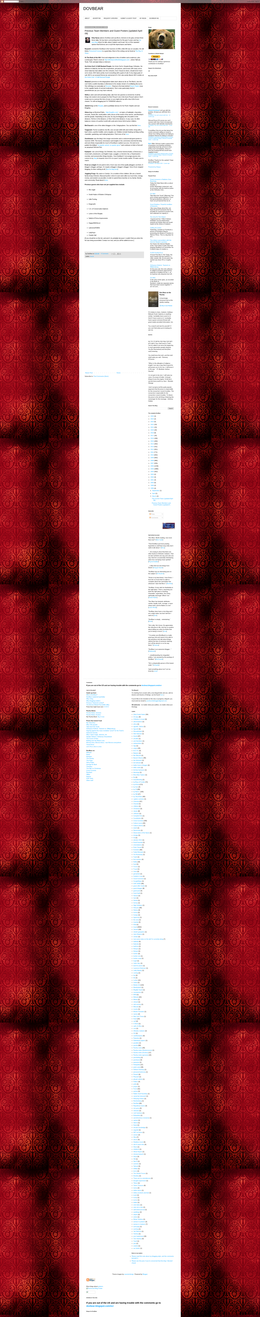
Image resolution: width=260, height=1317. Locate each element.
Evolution (136, 850)
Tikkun (135, 1183)
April (153, 493)
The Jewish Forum (139, 1173)
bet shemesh (137, 760)
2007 (152, 463)
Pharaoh (136, 1077)
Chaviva (156, 645)
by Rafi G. (136, 791)
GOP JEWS (137, 883)
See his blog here (112, 169)
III (106, 707)
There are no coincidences (142, 1178)
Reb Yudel (159, 540)
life (134, 978)
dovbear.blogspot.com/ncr (151, 685)
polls (134, 1084)
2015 (152, 441)
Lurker (135, 980)
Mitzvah (135, 1006)
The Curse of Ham (92, 738)
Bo (134, 777)
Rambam (89, 772)
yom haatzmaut (138, 1236)
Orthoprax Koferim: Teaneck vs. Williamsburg (100, 728)
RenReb (169, 583)
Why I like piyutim (92, 724)
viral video (136, 1205)
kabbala (135, 941)
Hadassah (152, 651)
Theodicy (89, 766)
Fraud (135, 869)
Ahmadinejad (137, 731)
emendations (137, 845)
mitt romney (137, 1004)
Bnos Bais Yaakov (139, 775)
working (135, 1229)
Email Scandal (137, 842)
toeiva (135, 1188)
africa (135, 724)
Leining (135, 973)
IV (108, 707)
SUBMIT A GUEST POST (129, 18)
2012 (152, 449)
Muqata (100, 106)
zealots (135, 1246)
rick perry (136, 1108)
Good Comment (138, 878)
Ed (134, 837)
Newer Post (89, 373)
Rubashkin (136, 1115)
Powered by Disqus (154, 167)
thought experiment (139, 1180)
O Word (135, 1023)
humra (135, 912)
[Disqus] (114, 288)
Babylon (136, 753)
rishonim (136, 1110)
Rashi (88, 754)
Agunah (135, 729)
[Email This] (112, 254)
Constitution (137, 818)
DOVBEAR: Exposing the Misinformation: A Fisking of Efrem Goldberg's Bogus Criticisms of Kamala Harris (160, 138)
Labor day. (136, 963)
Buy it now (101, 717)
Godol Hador (153, 597)
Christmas (136, 808)
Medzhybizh (137, 987)
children (135, 806)
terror (135, 1171)
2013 (152, 446)
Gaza (135, 871)
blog (95, 158)
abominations (137, 721)
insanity (135, 922)
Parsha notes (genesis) (140, 1055)
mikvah (135, 1002)
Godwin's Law (137, 876)
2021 (152, 427)
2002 (152, 477)
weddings (136, 1212)
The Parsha (90, 758)
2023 (152, 421)
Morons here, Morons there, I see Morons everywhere (103, 742)
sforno (135, 1139)
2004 (152, 471)
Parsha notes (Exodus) (140, 1052)
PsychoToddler (153, 561)
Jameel (135, 929)
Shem (135, 1147)
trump (135, 1197)
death (135, 828)
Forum (135, 866)
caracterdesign (129, 1274)
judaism (100, 1286)
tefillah (135, 1168)
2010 (152, 455)
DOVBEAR (93, 8)
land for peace (138, 965)
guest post (136, 891)
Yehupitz (156, 665)
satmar (135, 1120)
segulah (135, 1130)
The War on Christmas (93, 768)
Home (118, 373)
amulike (135, 738)
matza (135, 982)
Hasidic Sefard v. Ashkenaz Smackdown (99, 736)
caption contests (138, 799)
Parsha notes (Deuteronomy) (142, 1050)
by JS (135, 789)
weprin (135, 1214)
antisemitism (137, 743)
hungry (135, 915)
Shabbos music (138, 1142)
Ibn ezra (136, 920)
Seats (135, 1125)
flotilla (135, 862)
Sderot (135, 1123)
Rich (149, 143)
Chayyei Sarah (158, 567)
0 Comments (104, 253)
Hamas (135, 895)
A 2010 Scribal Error (156, 252)
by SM (135, 794)
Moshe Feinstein (138, 1011)
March (154, 496)
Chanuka (136, 801)
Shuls (135, 1156)
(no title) (152, 193)
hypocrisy (136, 917)
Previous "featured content (94, 703)
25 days (135, 717)
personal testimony (139, 1072)
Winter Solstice (138, 1219)
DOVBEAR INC (154, 18)
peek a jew (136, 1067)
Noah (135, 1019)
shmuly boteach (138, 1154)
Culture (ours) (137, 823)
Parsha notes (137, 1048)
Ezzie (150, 621)
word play (136, 1226)
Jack (155, 615)
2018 (152, 433)
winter (135, 1217)
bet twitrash (137, 763)
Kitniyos (135, 949)
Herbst (135, 900)
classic (135, 811)
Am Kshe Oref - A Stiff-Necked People (97, 77)
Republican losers (139, 1106)
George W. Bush (91, 764)
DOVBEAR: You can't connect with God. (158, 115)
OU (134, 1033)
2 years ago (155, 139)
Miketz (135, 999)
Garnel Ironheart (154, 110)
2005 (152, 469)
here (139, 125)
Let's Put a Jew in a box (94, 746)
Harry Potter (90, 762)
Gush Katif (136, 893)
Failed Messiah (138, 852)
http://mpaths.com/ (112, 112)
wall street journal (139, 1209)
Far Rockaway (138, 854)
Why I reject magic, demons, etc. (96, 734)
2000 (152, 482)
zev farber (136, 1248)
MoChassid (159, 659)
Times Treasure (138, 1185)
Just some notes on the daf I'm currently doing (148, 939)
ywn (134, 1243)
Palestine (136, 1038)
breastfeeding (137, 779)
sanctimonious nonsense (141, 1118)
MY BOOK (143, 18)
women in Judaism (139, 1224)
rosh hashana (137, 1113)
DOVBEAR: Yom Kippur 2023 (155, 163)
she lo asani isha (138, 1144)
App (134, 746)
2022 (152, 424)
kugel (135, 961)
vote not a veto (138, 1207)
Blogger (145, 1274)
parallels (136, 1043)
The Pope (89, 760)
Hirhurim (136, 907)
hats (134, 898)
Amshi (92, 256)
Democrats (136, 830)
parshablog (137, 1057)
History (135, 910)
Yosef (135, 1241)
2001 (152, 480)
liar (134, 975)
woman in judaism (139, 1221)
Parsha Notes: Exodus (93, 715)
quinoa (135, 1091)
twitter (135, 1202)
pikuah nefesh (137, 1079)
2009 (152, 457)
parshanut (136, 1060)
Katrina (88, 776)
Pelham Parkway (138, 1069)
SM (134, 1159)
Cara (164, 631)
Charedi (135, 804)
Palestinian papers (139, 1040)
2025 (152, 416)
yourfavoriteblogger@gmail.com (156, 701)
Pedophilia (136, 1064)
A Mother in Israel (139, 719)
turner (135, 1200)
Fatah (135, 857)
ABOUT (87, 18)
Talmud (135, 1166)
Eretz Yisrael (137, 847)
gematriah (136, 874)
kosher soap (137, 958)
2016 (152, 438)
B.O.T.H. (136, 750)
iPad (134, 924)
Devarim (108, 86)
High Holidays (137, 905)
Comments (154, 517)
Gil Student (160, 573)
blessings (136, 772)
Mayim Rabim (134, 86)
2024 (152, 419)
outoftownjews (137, 1036)
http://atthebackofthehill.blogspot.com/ (117, 60)
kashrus (135, 946)
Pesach (135, 1074)
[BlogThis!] (114, 254)
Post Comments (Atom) (101, 376)
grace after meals (139, 886)
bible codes (137, 767)
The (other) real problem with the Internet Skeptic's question (160, 241)
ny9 (134, 1021)
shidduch (136, 1149)
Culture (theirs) (138, 825)
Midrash (89, 752)
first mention (137, 859)
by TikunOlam (137, 796)
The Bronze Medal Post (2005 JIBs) (97, 705)
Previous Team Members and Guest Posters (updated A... (161, 504)
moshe (135, 1009)
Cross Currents (91, 770)
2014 (152, 444)
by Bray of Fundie (139, 782)
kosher (135, 953)
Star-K (135, 1161)
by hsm (135, 787)
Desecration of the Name (141, 833)
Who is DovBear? (92, 695)
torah (135, 1195)
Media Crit (136, 985)
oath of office (137, 1026)
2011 (152, 452)
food (134, 864)
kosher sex (136, 956)
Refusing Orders (138, 1098)
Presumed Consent (95, 51)
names (135, 1014)
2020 (152, 430)
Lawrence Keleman (139, 968)
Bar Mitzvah (137, 755)
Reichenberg (137, 1101)
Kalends (136, 944)
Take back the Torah (92, 726)
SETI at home (137, 1132)
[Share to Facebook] (118, 254)
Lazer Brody (153, 607)
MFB (134, 994)
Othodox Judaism (139, 1031)
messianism (137, 992)
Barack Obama (138, 758)
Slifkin (88, 774)
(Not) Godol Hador (139, 714)
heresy (135, 903)
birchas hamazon (138, 770)
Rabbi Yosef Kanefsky (140, 1093)
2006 (152, 466)
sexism (135, 1135)
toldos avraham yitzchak (141, 1193)
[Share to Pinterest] (120, 254)
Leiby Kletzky (137, 970)
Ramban (89, 756)
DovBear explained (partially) (95, 697)
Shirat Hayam (137, 1151)
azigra (135, 748)
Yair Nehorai (137, 1231)
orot (134, 1028)
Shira (163, 548)
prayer (135, 1086)
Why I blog (89, 699)
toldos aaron (137, 1190)
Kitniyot (135, 951)
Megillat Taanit (138, 990)
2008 (152, 460)
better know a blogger (140, 765)
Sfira (134, 1137)
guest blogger (137, 888)
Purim (135, 1089)
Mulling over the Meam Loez (95, 740)
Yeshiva (135, 1234)
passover (136, 1062)
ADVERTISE (97, 18)
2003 (152, 474)
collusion (136, 813)
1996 (152, 488)
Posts (153, 514)
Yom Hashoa (137, 1238)
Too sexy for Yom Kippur (158, 217)
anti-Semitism (137, 741)
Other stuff (89, 780)
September (156, 490)
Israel (135, 927)
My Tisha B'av (90, 723)
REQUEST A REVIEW (111, 18)
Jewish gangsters (139, 932)
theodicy (136, 1176)
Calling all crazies (155, 228)
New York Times (138, 1016)
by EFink (136, 784)
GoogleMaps (137, 881)
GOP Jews (89, 778)
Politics (135, 1081)
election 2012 (137, 840)
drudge (135, 835)
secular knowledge (139, 1127)
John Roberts (137, 934)
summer (136, 1164)
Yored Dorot (90, 744)
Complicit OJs (137, 816)
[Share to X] (116, 254)
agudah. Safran (138, 726)
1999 (152, 485)
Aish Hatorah (137, 733)
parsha (135, 1045)
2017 (152, 435)
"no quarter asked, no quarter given (108, 145)
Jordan (135, 936)
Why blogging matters (93, 701)
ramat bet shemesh (139, 1096)
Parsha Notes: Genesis (93, 713)
